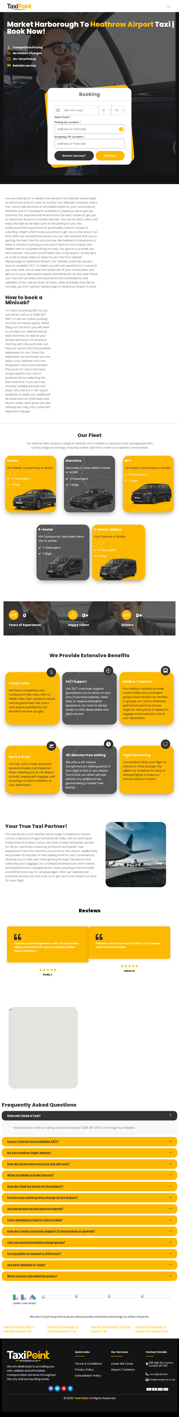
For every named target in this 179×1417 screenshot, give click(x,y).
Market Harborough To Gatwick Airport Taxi (19, 1329)
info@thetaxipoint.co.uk (162, 1379)
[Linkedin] (70, 1388)
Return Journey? (74, 155)
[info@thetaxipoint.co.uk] (147, 1379)
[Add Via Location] (121, 129)
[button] (168, 7)
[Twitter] (57, 1388)
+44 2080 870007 (158, 1374)
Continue (110, 155)
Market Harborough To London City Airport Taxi (151, 1329)
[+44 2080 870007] (147, 1374)
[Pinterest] (64, 1388)
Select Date (62, 117)
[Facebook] (51, 1388)
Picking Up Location (67, 122)
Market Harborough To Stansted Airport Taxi (63, 1329)
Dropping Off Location (69, 137)
